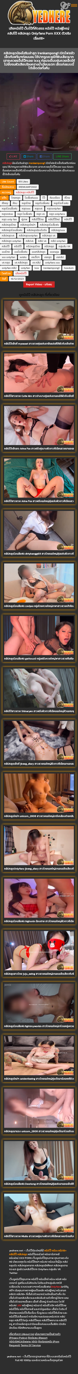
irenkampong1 (51, 268)
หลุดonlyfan (54, 208)
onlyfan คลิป (9, 268)
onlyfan (25, 268)
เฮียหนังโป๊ (21, 273)
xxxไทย (6, 252)
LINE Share (62, 156)
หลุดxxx (26, 208)
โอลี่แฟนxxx (31, 198)
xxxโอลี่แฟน (20, 252)
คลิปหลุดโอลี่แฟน (49, 225)
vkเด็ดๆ (35, 257)
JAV (19, 1305)
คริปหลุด (49, 246)
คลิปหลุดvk (8, 235)
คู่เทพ (24, 219)
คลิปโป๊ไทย (38, 219)
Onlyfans (56, 1287)
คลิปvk (29, 241)
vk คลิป (36, 262)
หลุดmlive (7, 214)
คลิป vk (42, 241)
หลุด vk (41, 214)
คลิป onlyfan (58, 241)
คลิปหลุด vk (48, 235)
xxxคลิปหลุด (38, 252)
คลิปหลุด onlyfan (11, 241)
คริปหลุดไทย (33, 246)
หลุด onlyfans (57, 214)
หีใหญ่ (5, 203)
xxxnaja (54, 252)
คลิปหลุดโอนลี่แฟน (12, 230)
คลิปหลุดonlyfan (28, 235)
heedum (69, 268)
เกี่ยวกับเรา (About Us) (21, 1334)
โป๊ (43, 198)
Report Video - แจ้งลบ (39, 284)
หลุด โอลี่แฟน (24, 214)
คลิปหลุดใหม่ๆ (27, 225)
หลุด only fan (9, 219)
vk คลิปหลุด (21, 262)
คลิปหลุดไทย (9, 225)
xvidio (23, 257)
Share (29, 156)
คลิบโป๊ (6, 246)
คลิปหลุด (7, 163)
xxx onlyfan (8, 257)
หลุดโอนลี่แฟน (9, 208)
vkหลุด (48, 257)
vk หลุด (6, 262)
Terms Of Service (31, 1345)
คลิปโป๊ (30, 192)
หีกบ (15, 203)
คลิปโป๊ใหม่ (54, 219)
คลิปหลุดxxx (58, 230)
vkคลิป (60, 257)
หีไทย (67, 198)
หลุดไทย (26, 203)
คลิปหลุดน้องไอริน (37, 230)
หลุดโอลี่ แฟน (61, 203)
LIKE (14, 156)
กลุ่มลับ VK (65, 246)
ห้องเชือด (55, 198)
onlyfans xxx (52, 262)
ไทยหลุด (15, 198)
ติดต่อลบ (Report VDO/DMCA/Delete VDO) (28, 1339)
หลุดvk (38, 208)
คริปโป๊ (18, 246)
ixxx (37, 268)
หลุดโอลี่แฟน (42, 203)
